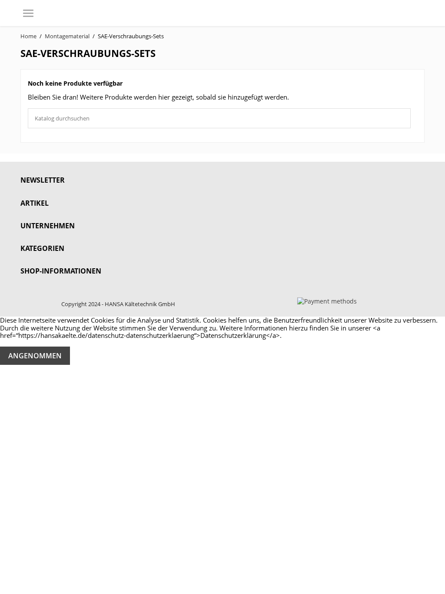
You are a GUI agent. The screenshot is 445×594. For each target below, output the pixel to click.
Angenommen (35, 355)
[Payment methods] (327, 301)
